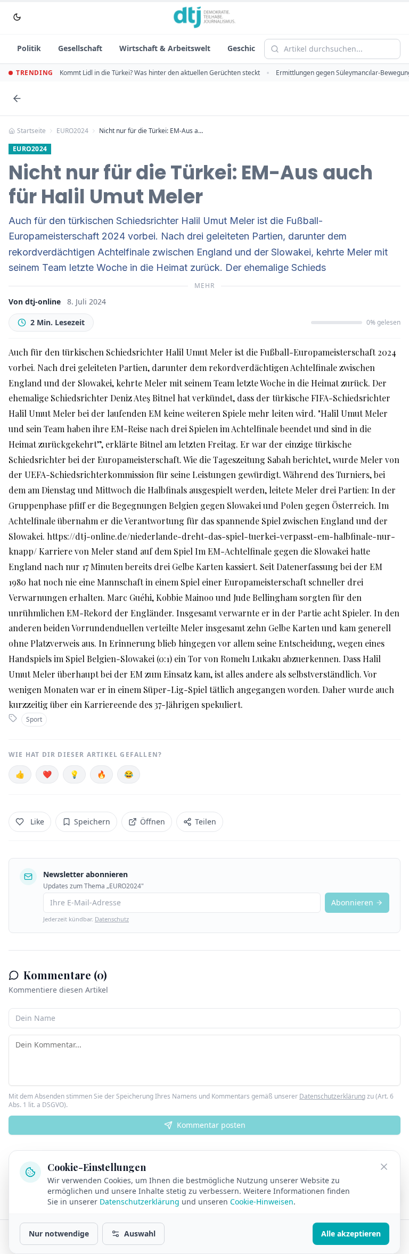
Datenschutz (112, 919)
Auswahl (140, 1233)
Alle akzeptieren (351, 1233)
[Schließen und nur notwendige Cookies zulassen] (384, 1166)
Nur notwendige (59, 1233)
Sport (34, 719)
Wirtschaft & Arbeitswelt (164, 48)
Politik (29, 48)
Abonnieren (352, 902)
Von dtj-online (35, 301)
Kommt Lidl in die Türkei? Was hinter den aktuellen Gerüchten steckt (160, 72)
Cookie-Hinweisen (261, 1202)
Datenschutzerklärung (332, 1096)
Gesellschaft (80, 48)
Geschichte (247, 48)
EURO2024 (72, 131)
